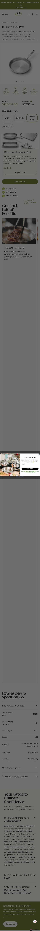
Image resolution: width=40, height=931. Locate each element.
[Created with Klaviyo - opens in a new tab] (20, 477)
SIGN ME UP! (30, 468)
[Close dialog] (39, 454)
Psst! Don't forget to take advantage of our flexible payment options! (30, 471)
